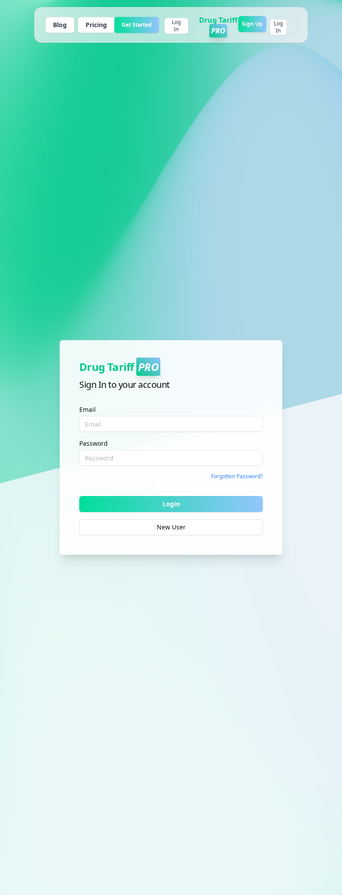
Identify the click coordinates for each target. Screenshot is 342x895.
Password (93, 443)
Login (171, 504)
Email (87, 409)
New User (171, 527)
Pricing (96, 24)
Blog (60, 24)
